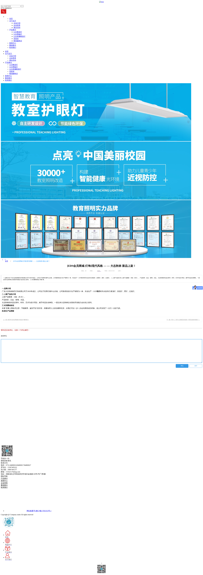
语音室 (16, 39)
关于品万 (12, 21)
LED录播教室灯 (19, 36)
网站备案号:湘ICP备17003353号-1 (39, 511)
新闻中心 (12, 43)
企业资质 (17, 25)
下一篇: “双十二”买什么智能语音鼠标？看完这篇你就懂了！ (183, 319)
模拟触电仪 (18, 41)
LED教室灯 (18, 32)
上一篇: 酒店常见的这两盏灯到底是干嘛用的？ (16, 319)
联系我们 (12, 47)
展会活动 (17, 27)
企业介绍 (17, 23)
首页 (11, 19)
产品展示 (12, 30)
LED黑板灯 (18, 34)
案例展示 (12, 45)
